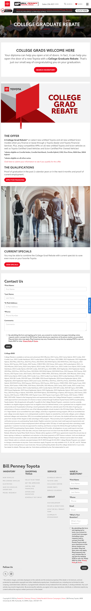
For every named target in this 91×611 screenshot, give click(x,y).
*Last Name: (9, 294)
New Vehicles (8, 477)
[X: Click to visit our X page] (5, 573)
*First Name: (9, 285)
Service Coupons (54, 490)
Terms (36, 341)
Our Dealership (53, 503)
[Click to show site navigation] (87, 4)
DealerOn (20, 598)
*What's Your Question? (75, 515)
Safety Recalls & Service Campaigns (49, 598)
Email (72, 506)
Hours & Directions (55, 506)
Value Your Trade (32, 480)
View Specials (12, 264)
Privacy (33, 598)
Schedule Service (54, 477)
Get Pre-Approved (32, 483)
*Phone (72, 497)
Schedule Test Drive (33, 497)
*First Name (74, 479)
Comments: (9, 320)
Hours (64, 598)
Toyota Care (52, 481)
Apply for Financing (15, 180)
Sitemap (27, 598)
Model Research (9, 493)
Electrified (7, 484)
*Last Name (74, 488)
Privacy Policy (27, 341)
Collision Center (54, 484)
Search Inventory (45, 69)
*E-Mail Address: (11, 303)
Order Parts (52, 487)
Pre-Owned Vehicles (11, 481)
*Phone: (7, 311)
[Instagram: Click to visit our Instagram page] (11, 574)
